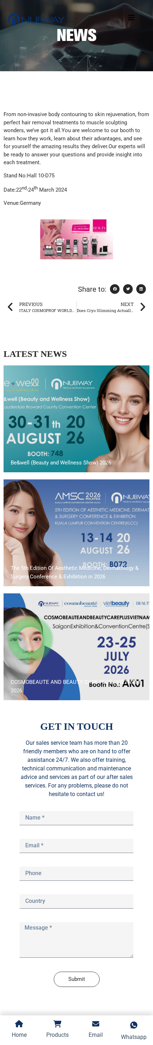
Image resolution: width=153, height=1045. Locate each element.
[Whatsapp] (30, 639)
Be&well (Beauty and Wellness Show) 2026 (61, 462)
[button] (115, 289)
